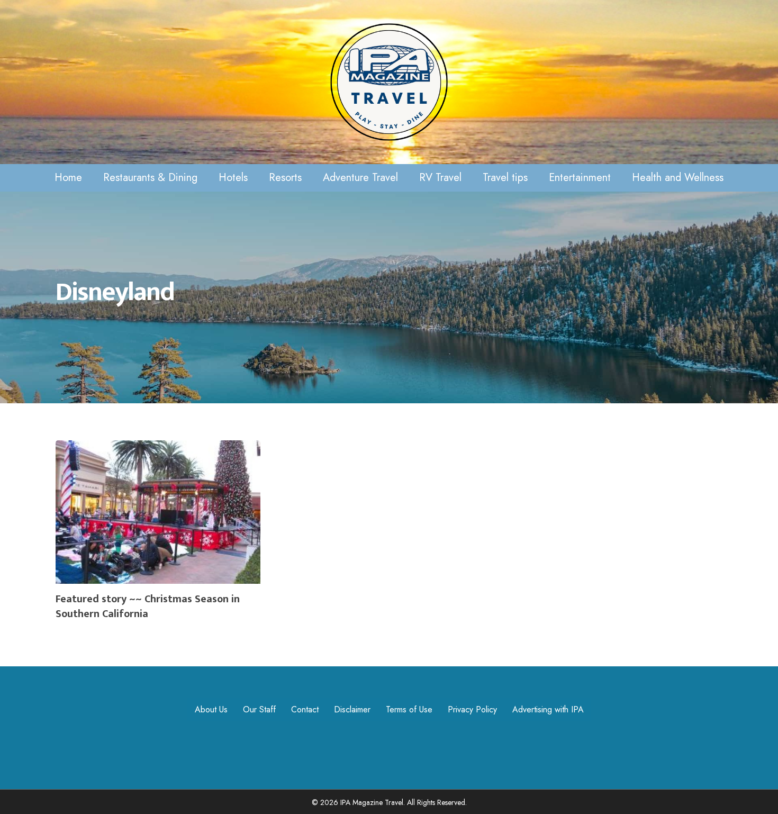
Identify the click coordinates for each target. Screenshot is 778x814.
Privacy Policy (472, 709)
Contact (305, 709)
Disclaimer (352, 709)
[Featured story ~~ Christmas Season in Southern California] (158, 534)
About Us (211, 709)
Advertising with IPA (548, 709)
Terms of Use (409, 709)
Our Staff (259, 709)
